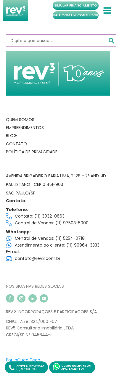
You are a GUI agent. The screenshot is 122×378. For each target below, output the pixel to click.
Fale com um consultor (75, 15)
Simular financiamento (75, 5)
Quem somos (20, 120)
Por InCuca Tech (23, 360)
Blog (11, 136)
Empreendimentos (25, 128)
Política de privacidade (31, 152)
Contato (16, 144)
